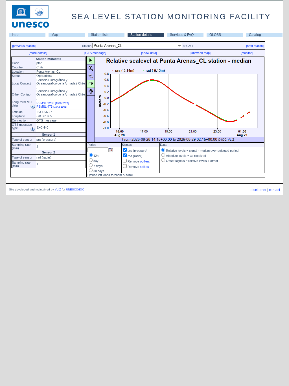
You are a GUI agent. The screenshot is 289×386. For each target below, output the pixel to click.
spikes (144, 166)
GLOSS (215, 35)
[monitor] (247, 53)
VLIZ (58, 189)
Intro (15, 35)
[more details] (38, 53)
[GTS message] (95, 53)
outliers (145, 161)
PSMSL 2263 (52, 103)
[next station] (255, 45)
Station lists (99, 35)
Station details (141, 35)
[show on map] (201, 53)
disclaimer (258, 190)
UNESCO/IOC (75, 189)
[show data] (149, 53)
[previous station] (24, 45)
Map (54, 35)
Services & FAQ (182, 35)
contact (274, 190)
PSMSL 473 (51, 106)
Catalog (255, 35)
